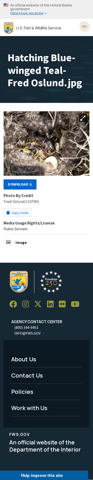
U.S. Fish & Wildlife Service (38, 28)
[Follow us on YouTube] (77, 304)
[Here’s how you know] (46, 9)
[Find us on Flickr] (64, 304)
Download (18, 184)
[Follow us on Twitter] (39, 304)
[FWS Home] (8, 28)
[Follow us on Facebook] (14, 304)
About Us (23, 359)
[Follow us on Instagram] (27, 304)
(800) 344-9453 (26, 327)
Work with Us (29, 408)
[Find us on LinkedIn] (52, 304)
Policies (22, 391)
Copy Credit (19, 213)
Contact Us (27, 375)
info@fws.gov (27, 333)
